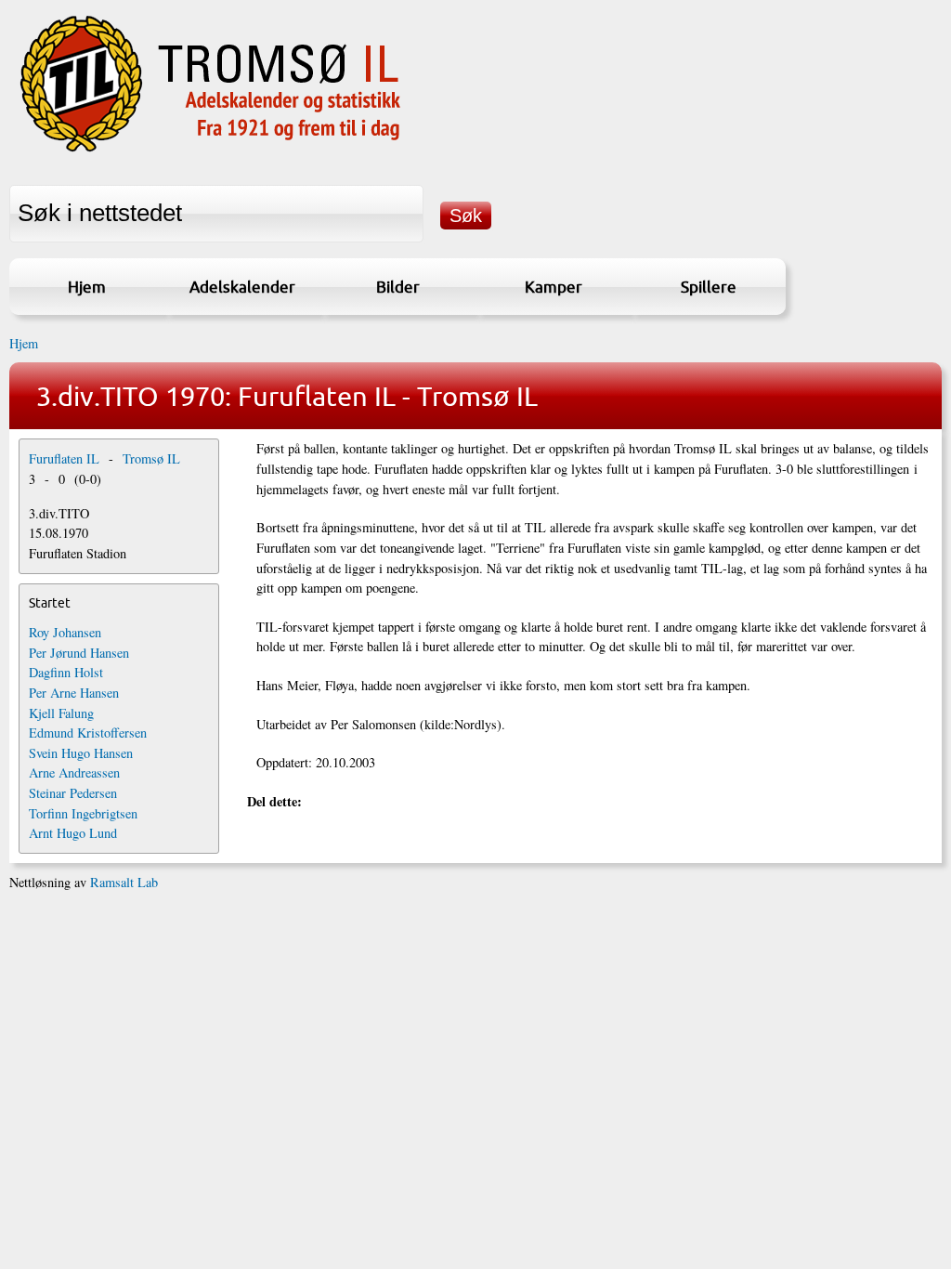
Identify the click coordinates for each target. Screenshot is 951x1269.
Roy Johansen (65, 632)
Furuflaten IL (64, 458)
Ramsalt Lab (124, 882)
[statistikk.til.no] (210, 152)
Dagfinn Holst (66, 672)
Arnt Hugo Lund (73, 833)
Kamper (553, 286)
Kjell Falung (61, 713)
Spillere (708, 286)
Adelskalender (242, 286)
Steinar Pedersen (73, 793)
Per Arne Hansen (74, 692)
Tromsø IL (151, 458)
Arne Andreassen (74, 772)
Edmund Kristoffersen (88, 732)
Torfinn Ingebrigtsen (83, 813)
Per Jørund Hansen (79, 652)
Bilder (398, 286)
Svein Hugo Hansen (81, 753)
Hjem (87, 286)
